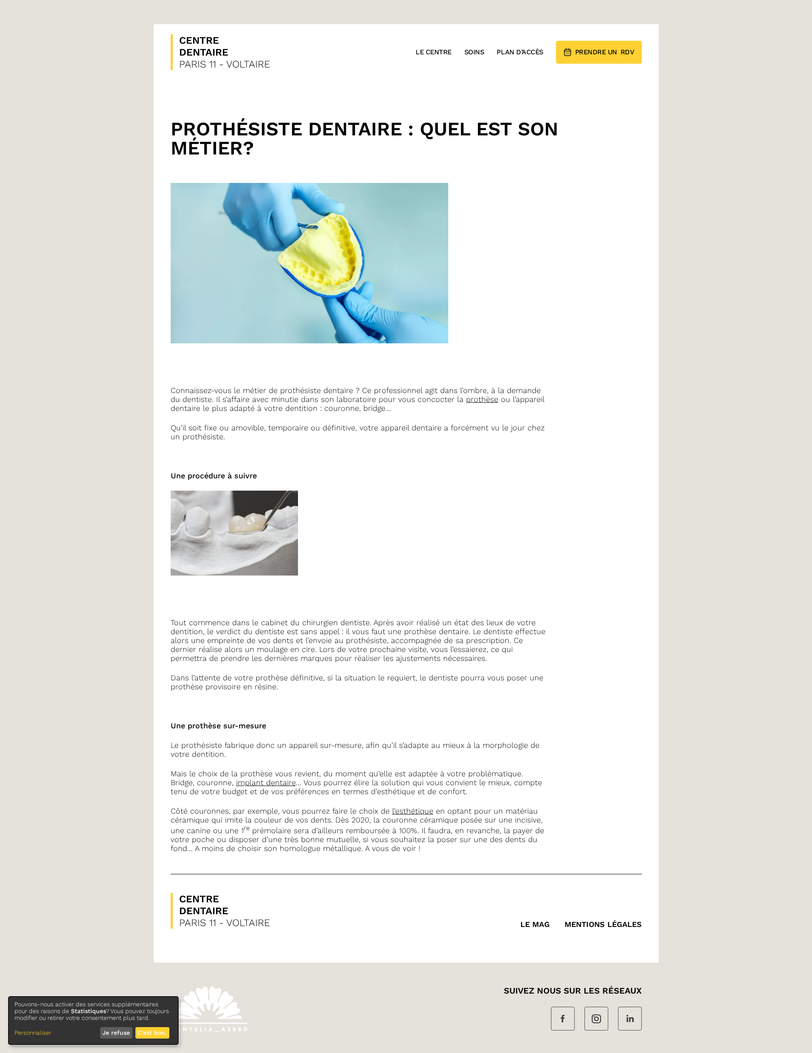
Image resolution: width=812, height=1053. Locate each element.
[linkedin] (630, 1019)
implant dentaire (266, 782)
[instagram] (596, 1019)
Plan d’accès (520, 52)
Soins (474, 52)
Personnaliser (32, 1032)
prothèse (482, 399)
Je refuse (116, 1032)
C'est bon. (152, 1032)
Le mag (535, 924)
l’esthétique (412, 810)
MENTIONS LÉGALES (603, 924)
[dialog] (93, 1021)
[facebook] (563, 1019)
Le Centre (434, 52)
